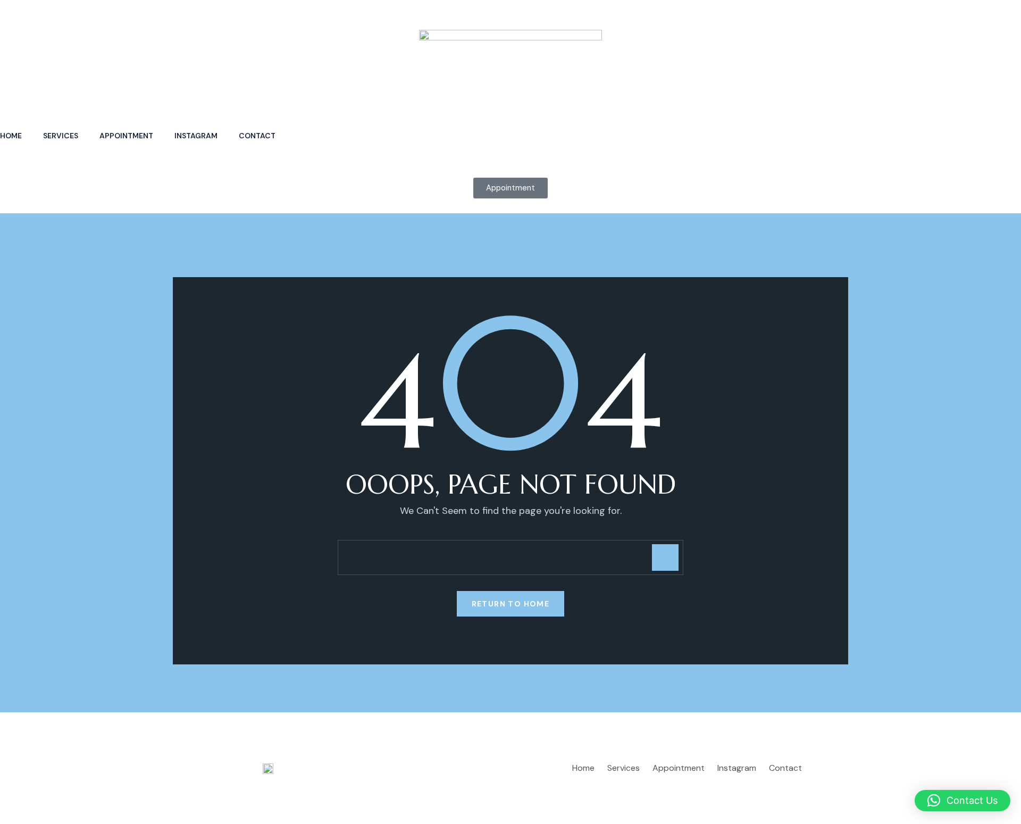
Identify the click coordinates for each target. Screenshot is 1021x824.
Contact (257, 135)
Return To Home (511, 604)
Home (11, 135)
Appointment (126, 135)
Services (60, 135)
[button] (962, 800)
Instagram (195, 135)
